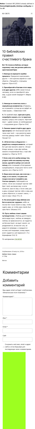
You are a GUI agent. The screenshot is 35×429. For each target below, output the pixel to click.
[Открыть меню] (32, 13)
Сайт (4, 336)
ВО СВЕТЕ (6, 13)
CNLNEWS (18, 239)
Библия (4, 254)
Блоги (9, 254)
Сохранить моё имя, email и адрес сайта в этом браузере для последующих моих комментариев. (18, 346)
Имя (5, 318)
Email (5, 327)
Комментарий (8, 296)
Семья (14, 254)
